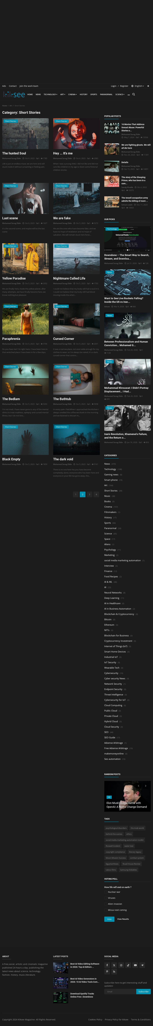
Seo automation (112, 758)
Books (107, 501)
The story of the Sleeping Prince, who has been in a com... (133, 180)
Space (107, 538)
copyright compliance (115, 852)
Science (119, 94)
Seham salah (127, 204)
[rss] (114, 971)
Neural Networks (113, 592)
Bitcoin (107, 619)
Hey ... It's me (63, 153)
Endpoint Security (113, 689)
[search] (133, 94)
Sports (93, 94)
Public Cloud (110, 710)
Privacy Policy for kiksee (116, 1019)
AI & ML (108, 581)
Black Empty (11, 459)
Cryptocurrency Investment (118, 640)
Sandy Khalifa (127, 187)
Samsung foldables (128, 869)
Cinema (71, 94)
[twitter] (114, 965)
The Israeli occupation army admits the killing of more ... (134, 199)
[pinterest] (107, 971)
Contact (13, 86)
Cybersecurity (111, 673)
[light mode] (148, 85)
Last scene (10, 218)
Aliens (107, 544)
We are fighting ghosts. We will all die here (136, 146)
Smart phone (111, 479)
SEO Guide (109, 737)
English (138, 86)
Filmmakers (110, 512)
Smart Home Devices (115, 651)
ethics (129, 834)
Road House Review (131, 863)
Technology (50, 94)
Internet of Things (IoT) (115, 646)
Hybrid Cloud (111, 721)
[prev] (138, 785)
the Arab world (137, 828)
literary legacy (135, 852)
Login (113, 86)
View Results (123, 919)
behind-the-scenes (114, 834)
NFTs (106, 630)
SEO (106, 732)
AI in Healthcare (112, 603)
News (38, 94)
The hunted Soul (14, 153)
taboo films (111, 869)
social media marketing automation (122, 560)
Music (107, 495)
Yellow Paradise (14, 278)
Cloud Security (111, 726)
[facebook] (107, 965)
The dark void (63, 459)
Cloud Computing (113, 705)
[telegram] (142, 965)
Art (62, 94)
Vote (109, 919)
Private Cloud (111, 715)
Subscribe (144, 991)
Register (124, 86)
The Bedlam (11, 399)
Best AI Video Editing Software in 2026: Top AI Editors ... (84, 965)
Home (30, 94)
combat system (137, 858)
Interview (109, 565)
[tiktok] (128, 965)
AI (105, 587)
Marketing (109, 554)
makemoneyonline (114, 753)
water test (128, 846)
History (83, 94)
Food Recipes (111, 576)
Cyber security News (114, 678)
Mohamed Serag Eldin (11, 158)
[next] (146, 785)
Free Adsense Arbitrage (116, 748)
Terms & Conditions (141, 1019)
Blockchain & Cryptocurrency (119, 613)
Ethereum (109, 624)
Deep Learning (111, 597)
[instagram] (121, 965)
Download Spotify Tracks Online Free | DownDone (82, 995)
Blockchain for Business (116, 635)
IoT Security (110, 662)
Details (124, 162)
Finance (108, 571)
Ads (4, 86)
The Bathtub (62, 399)
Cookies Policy (95, 1019)
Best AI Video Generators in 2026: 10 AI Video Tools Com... (84, 980)
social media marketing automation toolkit (125, 840)
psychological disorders (116, 828)
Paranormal (106, 94)
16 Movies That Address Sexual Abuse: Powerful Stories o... (132, 127)
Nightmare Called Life (69, 278)
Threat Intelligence (113, 694)
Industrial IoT (111, 656)
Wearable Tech (111, 667)
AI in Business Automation (117, 608)
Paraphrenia (11, 339)
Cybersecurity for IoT (115, 699)
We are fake (62, 218)
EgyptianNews (112, 863)
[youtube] (135, 965)
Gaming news (111, 474)
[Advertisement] (76, 21)
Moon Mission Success (116, 858)
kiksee (107, 306)
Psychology (110, 549)
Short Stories (110, 490)
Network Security (113, 683)
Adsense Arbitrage (113, 742)
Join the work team (29, 86)
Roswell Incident (113, 846)
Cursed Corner (63, 339)
